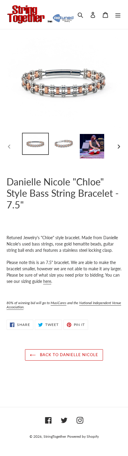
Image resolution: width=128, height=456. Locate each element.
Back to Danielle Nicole (69, 354)
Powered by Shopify (83, 436)
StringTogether (54, 436)
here (47, 281)
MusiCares (58, 303)
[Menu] (118, 14)
